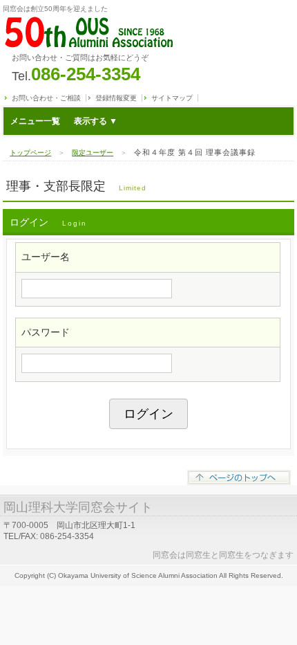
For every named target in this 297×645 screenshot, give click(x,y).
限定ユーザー (92, 152)
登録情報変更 (116, 98)
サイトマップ (172, 98)
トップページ (30, 152)
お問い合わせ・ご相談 (46, 98)
